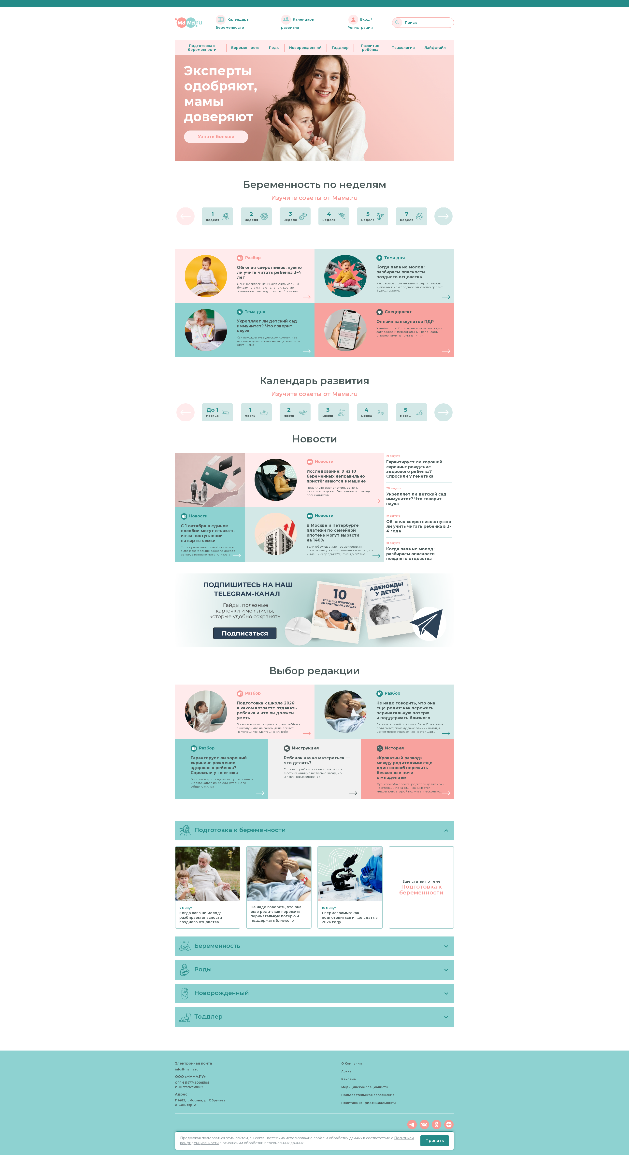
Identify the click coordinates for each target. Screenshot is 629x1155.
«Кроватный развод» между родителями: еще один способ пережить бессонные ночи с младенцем (404, 768)
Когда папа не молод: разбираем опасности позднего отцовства (400, 272)
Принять (434, 1140)
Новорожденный (305, 47)
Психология (403, 47)
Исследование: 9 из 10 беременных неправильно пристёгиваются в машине (336, 476)
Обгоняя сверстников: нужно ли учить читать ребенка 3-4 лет (269, 272)
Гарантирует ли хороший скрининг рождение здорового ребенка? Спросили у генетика (219, 765)
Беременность (245, 47)
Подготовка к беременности (202, 48)
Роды (274, 47)
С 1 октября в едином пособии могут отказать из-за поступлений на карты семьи (208, 533)
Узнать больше (216, 136)
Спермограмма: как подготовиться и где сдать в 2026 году (350, 917)
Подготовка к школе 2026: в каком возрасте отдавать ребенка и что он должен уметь (267, 710)
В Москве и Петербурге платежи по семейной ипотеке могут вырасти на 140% (333, 532)
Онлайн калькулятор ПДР (405, 321)
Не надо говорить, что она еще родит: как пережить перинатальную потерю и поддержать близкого (405, 710)
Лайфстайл (435, 47)
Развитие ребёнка (370, 48)
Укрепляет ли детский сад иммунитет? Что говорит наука (267, 326)
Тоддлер (340, 47)
